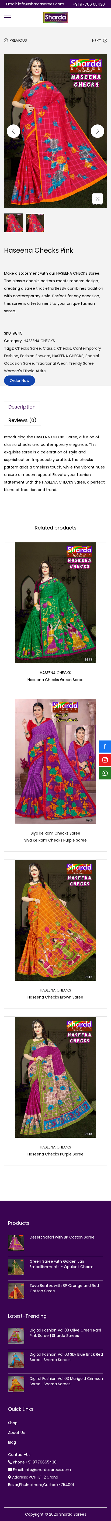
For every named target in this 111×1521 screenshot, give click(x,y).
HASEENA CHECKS (39, 340)
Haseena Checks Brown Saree (55, 997)
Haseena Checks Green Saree (55, 679)
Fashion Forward (35, 356)
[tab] (55, 407)
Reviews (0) (22, 420)
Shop (13, 1423)
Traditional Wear (51, 363)
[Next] (97, 131)
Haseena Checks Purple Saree (55, 1154)
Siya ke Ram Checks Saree (55, 833)
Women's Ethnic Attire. (25, 371)
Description (22, 406)
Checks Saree (28, 348)
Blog (12, 1442)
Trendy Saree (81, 363)
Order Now (19, 380)
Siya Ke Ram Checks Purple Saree (55, 840)
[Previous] (13, 131)
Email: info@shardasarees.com (35, 4)
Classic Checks (57, 348)
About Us (16, 1432)
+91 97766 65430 (89, 4)
